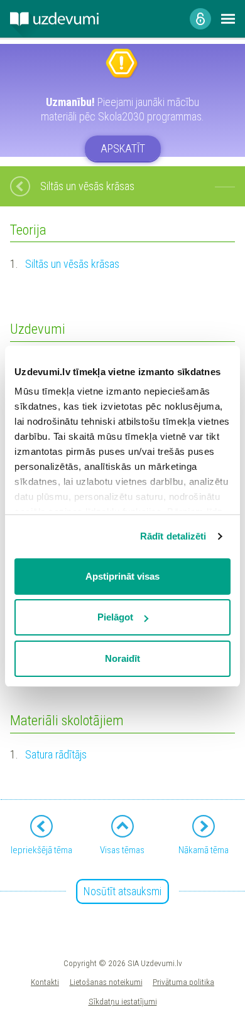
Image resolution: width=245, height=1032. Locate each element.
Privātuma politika (183, 982)
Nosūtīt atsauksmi (122, 891)
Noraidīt (122, 658)
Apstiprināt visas (122, 576)
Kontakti (45, 982)
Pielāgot (115, 617)
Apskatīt (123, 148)
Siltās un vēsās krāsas (72, 263)
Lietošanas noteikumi (106, 982)
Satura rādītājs (56, 754)
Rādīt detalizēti (173, 536)
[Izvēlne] (228, 19)
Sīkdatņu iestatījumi (123, 1001)
